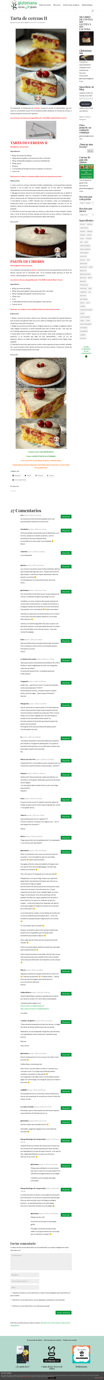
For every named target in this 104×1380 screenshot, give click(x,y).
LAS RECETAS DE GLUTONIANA (43, 456)
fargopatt (24, 681)
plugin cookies (99, 1377)
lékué (90, 288)
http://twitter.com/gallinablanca (32, 1006)
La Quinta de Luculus (28, 659)
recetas (82, 313)
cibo (81, 242)
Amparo (24, 773)
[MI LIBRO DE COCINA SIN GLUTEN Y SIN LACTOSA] (86, 45)
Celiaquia (89, 231)
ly (21, 737)
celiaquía (82, 235)
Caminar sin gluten (27, 1021)
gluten (90, 267)
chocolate (88, 238)
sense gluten (83, 327)
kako (22, 639)
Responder (66, 517)
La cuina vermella (27, 1107)
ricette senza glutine (85, 324)
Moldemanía (81, 1366)
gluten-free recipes (85, 274)
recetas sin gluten (85, 317)
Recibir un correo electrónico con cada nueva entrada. (31, 1306)
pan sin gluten (84, 299)
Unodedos (24, 529)
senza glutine (83, 331)
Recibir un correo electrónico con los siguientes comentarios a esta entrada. (39, 1300)
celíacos (89, 235)
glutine (90, 277)
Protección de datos (34, 1340)
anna (22, 798)
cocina (86, 242)
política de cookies (25, 1376)
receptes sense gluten (86, 310)
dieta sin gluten (84, 252)
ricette (88, 320)
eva (22, 515)
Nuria (23, 836)
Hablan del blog (87, 5)
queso (88, 302)
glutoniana (16, 22)
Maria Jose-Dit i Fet (28, 759)
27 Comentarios (40, 22)
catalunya (89, 224)
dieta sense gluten (85, 245)
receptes (82, 306)
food (88, 260)
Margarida (25, 704)
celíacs (82, 238)
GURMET (24, 1090)
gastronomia (83, 263)
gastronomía (83, 267)
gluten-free (83, 270)
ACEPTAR (52, 1378)
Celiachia (82, 231)
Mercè (23, 970)
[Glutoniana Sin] (86, 57)
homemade (83, 288)
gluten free (83, 277)
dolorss (23, 815)
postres (31, 22)
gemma (23, 565)
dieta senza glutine (85, 249)
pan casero (83, 295)
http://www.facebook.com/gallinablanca (35, 1009)
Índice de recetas (45, 5)
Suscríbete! (86, 104)
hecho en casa (84, 285)
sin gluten (82, 335)
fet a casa (82, 260)
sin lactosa (83, 338)
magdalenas (83, 292)
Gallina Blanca (26, 992)
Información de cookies (52, 1340)
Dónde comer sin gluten (71, 5)
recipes (82, 320)
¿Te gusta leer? (23, 1366)
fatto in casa (83, 256)
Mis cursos (57, 5)
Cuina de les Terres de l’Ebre (52, 1367)
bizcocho (82, 224)
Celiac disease (84, 228)
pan (90, 292)
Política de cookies (70, 1340)
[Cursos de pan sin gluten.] (86, 171)
